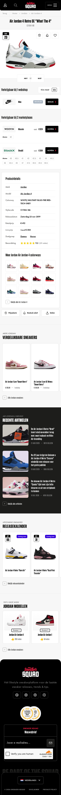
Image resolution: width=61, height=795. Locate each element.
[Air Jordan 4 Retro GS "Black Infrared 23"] (49, 278)
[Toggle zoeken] (15, 5)
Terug (5, 13)
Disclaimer (34, 789)
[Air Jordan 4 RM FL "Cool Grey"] (37, 291)
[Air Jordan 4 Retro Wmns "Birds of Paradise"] (24, 266)
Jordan (24, 13)
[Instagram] (26, 695)
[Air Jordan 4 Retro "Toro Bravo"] (37, 278)
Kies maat (48, 89)
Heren (33, 236)
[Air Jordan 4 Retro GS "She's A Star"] (37, 266)
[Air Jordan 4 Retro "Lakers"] (49, 291)
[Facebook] (17, 695)
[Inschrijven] (50, 743)
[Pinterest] (44, 695)
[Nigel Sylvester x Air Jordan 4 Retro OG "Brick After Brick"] (49, 266)
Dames (23, 236)
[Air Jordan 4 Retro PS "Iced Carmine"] (11, 278)
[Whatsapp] (35, 695)
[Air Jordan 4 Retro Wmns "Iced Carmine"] (24, 291)
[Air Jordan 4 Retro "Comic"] (11, 266)
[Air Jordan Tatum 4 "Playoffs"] (11, 291)
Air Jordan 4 (36, 13)
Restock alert (32, 313)
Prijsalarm (12, 313)
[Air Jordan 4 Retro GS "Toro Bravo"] (24, 278)
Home (14, 13)
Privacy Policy (50, 789)
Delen (52, 313)
